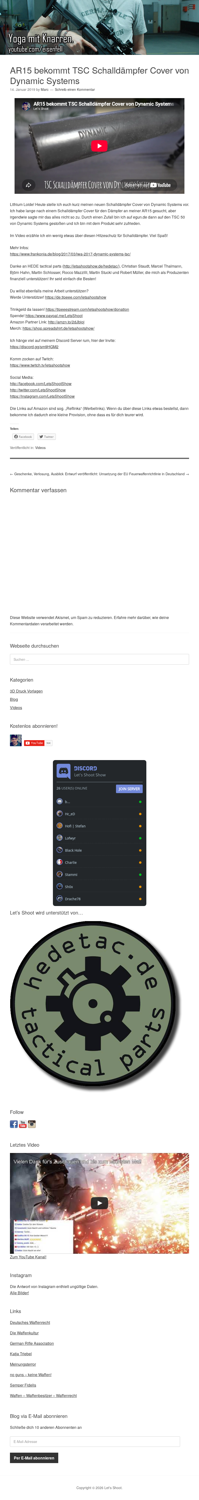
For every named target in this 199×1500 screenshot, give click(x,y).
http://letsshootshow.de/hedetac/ (91, 266)
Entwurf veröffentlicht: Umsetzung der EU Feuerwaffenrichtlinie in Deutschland (127, 473)
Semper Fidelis (23, 1385)
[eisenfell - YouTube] (23, 1126)
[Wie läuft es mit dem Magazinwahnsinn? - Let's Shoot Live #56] (99, 1203)
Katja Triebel (21, 1353)
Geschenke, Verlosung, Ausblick (37, 473)
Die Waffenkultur (24, 1333)
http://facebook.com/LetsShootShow (41, 383)
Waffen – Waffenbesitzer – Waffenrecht (43, 1395)
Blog (14, 699)
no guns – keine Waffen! (30, 1374)
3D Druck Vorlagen (26, 691)
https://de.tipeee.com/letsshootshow (75, 297)
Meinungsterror (23, 1364)
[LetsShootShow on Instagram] (32, 1126)
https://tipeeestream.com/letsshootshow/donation (87, 309)
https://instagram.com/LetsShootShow (42, 396)
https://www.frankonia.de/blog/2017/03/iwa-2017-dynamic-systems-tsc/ (70, 254)
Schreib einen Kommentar (75, 89)
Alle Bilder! (19, 1293)
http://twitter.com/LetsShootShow (38, 390)
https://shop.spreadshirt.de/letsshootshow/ (58, 328)
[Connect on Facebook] (14, 1126)
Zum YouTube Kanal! (28, 1257)
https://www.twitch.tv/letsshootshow (40, 365)
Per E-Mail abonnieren (34, 1458)
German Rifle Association (32, 1343)
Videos (40, 447)
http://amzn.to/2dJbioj (66, 322)
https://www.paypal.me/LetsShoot (54, 315)
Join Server (129, 788)
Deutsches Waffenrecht (30, 1322)
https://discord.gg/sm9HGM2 (34, 346)
